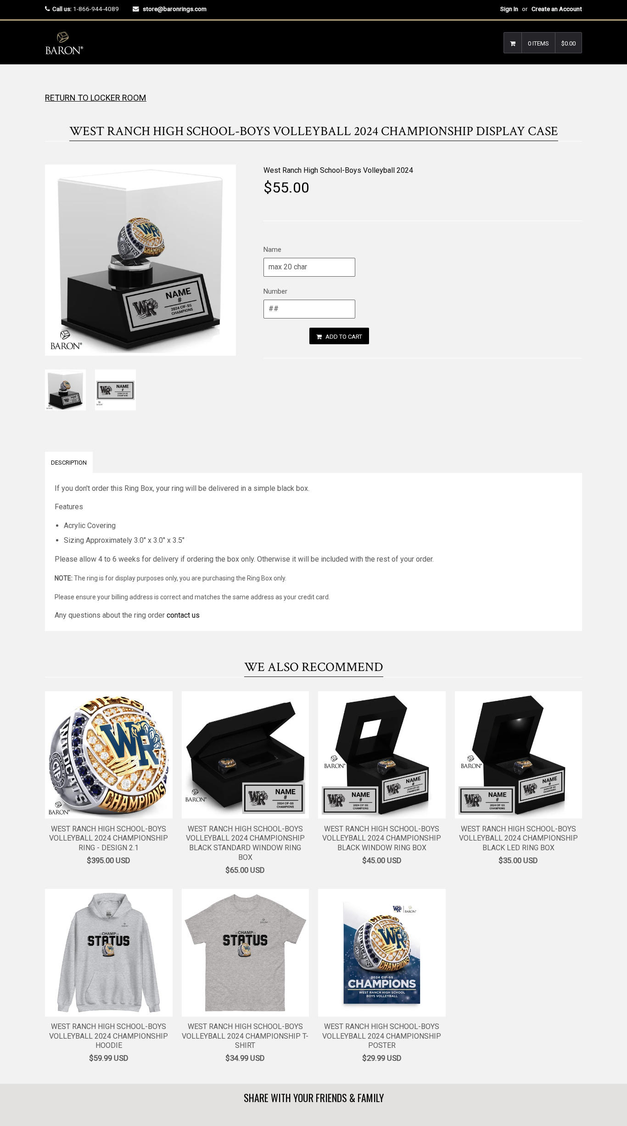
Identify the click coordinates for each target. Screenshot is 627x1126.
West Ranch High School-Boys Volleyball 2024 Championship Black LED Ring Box (518, 839)
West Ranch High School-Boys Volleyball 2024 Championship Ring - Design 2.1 (108, 839)
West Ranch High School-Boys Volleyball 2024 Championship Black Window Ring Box (381, 839)
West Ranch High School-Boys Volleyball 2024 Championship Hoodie (108, 1036)
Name (272, 249)
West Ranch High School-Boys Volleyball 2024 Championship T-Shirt (245, 1036)
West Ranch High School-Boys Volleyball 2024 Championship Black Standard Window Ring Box (245, 843)
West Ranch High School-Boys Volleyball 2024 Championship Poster (381, 1036)
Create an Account (557, 8)
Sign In (509, 8)
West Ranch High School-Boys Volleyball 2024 (338, 170)
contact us (183, 615)
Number (275, 291)
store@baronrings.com (175, 8)
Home (53, 82)
